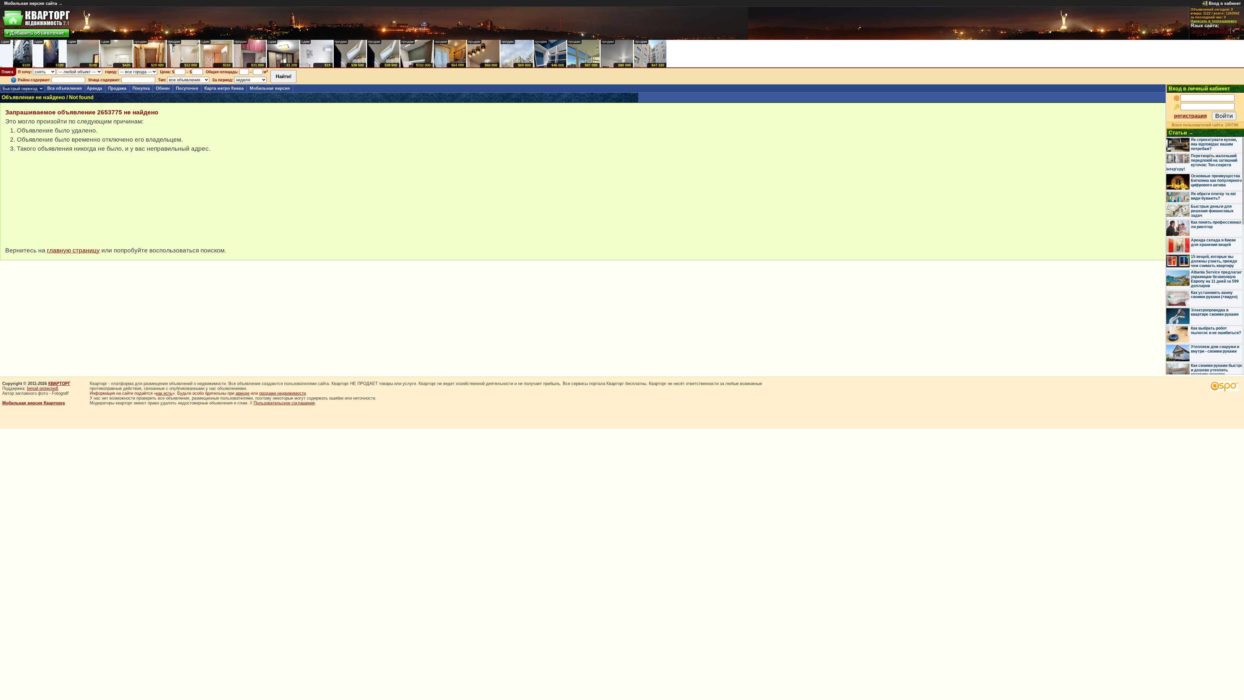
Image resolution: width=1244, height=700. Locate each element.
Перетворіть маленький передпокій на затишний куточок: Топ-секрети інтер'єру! (1201, 162)
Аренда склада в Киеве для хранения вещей (1213, 242)
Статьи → (1181, 132)
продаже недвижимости (282, 393)
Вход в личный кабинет (1199, 88)
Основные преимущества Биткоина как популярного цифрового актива (1216, 180)
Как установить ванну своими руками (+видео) (1214, 294)
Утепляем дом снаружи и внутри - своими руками (1215, 349)
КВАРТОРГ (59, 383)
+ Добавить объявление (35, 33)
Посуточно (187, 88)
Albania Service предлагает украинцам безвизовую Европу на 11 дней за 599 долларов (1217, 279)
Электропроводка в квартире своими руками (1214, 312)
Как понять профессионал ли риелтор (1216, 224)
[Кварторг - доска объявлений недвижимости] (36, 18)
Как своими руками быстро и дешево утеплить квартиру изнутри (1217, 370)
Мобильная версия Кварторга (33, 403)
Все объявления (64, 88)
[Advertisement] (53, 202)
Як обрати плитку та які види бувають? (1213, 196)
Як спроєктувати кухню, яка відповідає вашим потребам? (1214, 144)
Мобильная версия (270, 88)
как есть (164, 393)
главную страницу (73, 250)
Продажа (117, 88)
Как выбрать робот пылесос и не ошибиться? (1216, 330)
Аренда (94, 88)
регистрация (1190, 116)
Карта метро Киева (224, 88)
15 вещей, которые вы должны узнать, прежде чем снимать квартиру (1214, 261)
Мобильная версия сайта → (33, 3)
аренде (242, 393)
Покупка (141, 88)
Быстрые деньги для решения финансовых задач (1212, 211)
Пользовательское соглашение (284, 403)
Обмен (163, 88)
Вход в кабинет (1225, 3)
